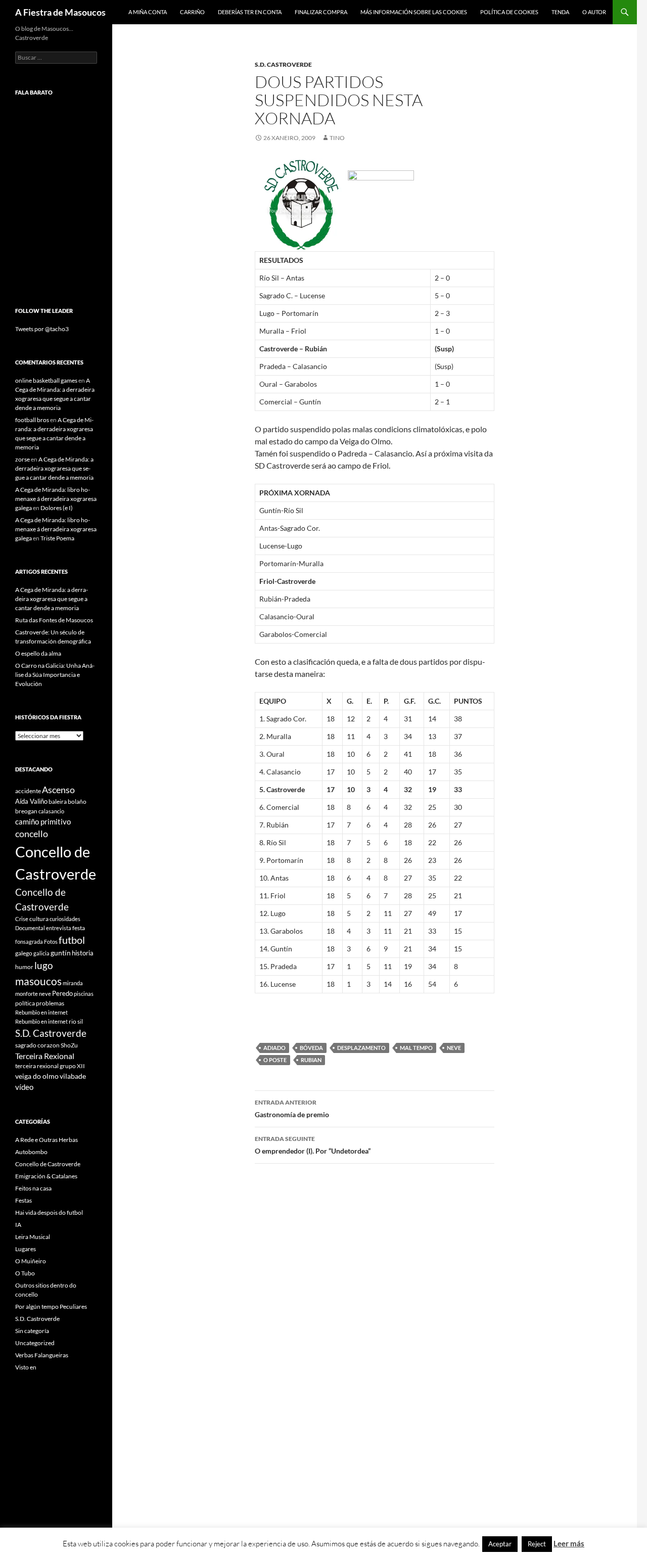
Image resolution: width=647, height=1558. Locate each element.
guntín (61, 952)
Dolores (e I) (56, 508)
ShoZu (69, 1045)
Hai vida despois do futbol (49, 1212)
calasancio (51, 811)
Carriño (192, 12)
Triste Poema (57, 538)
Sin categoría (32, 1331)
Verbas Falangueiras (41, 1355)
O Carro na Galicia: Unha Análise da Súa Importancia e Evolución (55, 675)
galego (23, 953)
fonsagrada (29, 941)
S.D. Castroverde (283, 64)
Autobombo (31, 1152)
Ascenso (58, 789)
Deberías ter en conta (250, 12)
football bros (32, 420)
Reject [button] (537, 1544)
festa (78, 928)
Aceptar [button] (500, 1544)
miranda (73, 983)
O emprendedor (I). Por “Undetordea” (313, 1145)
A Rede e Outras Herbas (46, 1139)
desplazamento (361, 1047)
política (25, 1003)
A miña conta (147, 12)
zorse (22, 459)
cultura (39, 919)
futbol (72, 940)
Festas (23, 1200)
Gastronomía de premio (292, 1108)
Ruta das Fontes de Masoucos (54, 620)
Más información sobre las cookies (413, 12)
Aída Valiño (31, 801)
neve (454, 1047)
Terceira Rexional (44, 1056)
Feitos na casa (33, 1188)
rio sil (76, 1021)
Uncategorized (35, 1343)
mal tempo (416, 1047)
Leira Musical (32, 1237)
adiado (274, 1047)
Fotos (51, 941)
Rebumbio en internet (41, 1012)
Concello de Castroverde (47, 1164)
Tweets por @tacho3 (42, 329)
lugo (43, 965)
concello (31, 834)
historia (83, 953)
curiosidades (65, 918)
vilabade (73, 1076)
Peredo (62, 993)
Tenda (560, 12)
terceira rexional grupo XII (50, 1066)
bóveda (311, 1047)
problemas (50, 1003)
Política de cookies (509, 12)
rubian (311, 1060)
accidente (28, 791)
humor (24, 967)
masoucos (38, 981)
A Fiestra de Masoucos (60, 12)
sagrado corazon (37, 1045)
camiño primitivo (43, 821)
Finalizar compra (321, 12)
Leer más (568, 1543)
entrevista (58, 928)
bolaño (77, 801)
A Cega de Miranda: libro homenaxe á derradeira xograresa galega (56, 499)
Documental (30, 928)
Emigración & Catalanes (46, 1176)
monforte (26, 993)
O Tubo (25, 1273)
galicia (41, 953)
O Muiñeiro (30, 1261)
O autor (594, 12)
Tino (337, 138)
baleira (58, 801)
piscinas (84, 993)
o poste (275, 1060)
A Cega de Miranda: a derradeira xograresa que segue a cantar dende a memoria (54, 468)
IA (18, 1224)
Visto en (25, 1367)
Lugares (25, 1249)
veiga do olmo (37, 1076)
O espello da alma (38, 653)
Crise (21, 918)
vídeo (24, 1086)
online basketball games (46, 380)
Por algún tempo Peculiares (51, 1306)
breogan (26, 811)
